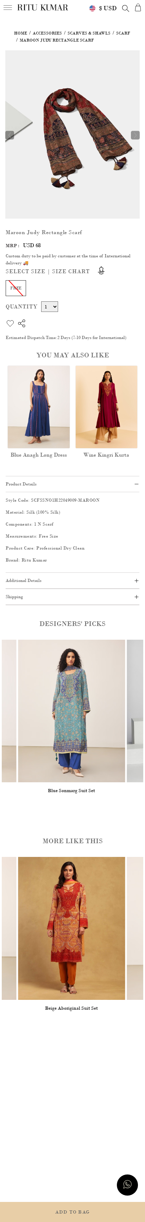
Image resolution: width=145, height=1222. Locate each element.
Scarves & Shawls (89, 33)
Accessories (47, 33)
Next (135, 135)
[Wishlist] (130, 60)
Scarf (123, 33)
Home (20, 33)
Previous (9, 135)
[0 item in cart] (137, 7)
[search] (125, 8)
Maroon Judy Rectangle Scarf (57, 40)
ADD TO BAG (72, 1212)
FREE (15, 288)
